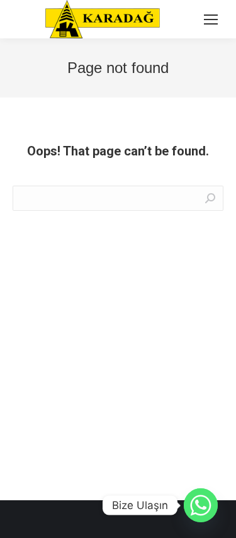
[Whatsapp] (201, 505)
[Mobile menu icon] (210, 19)
